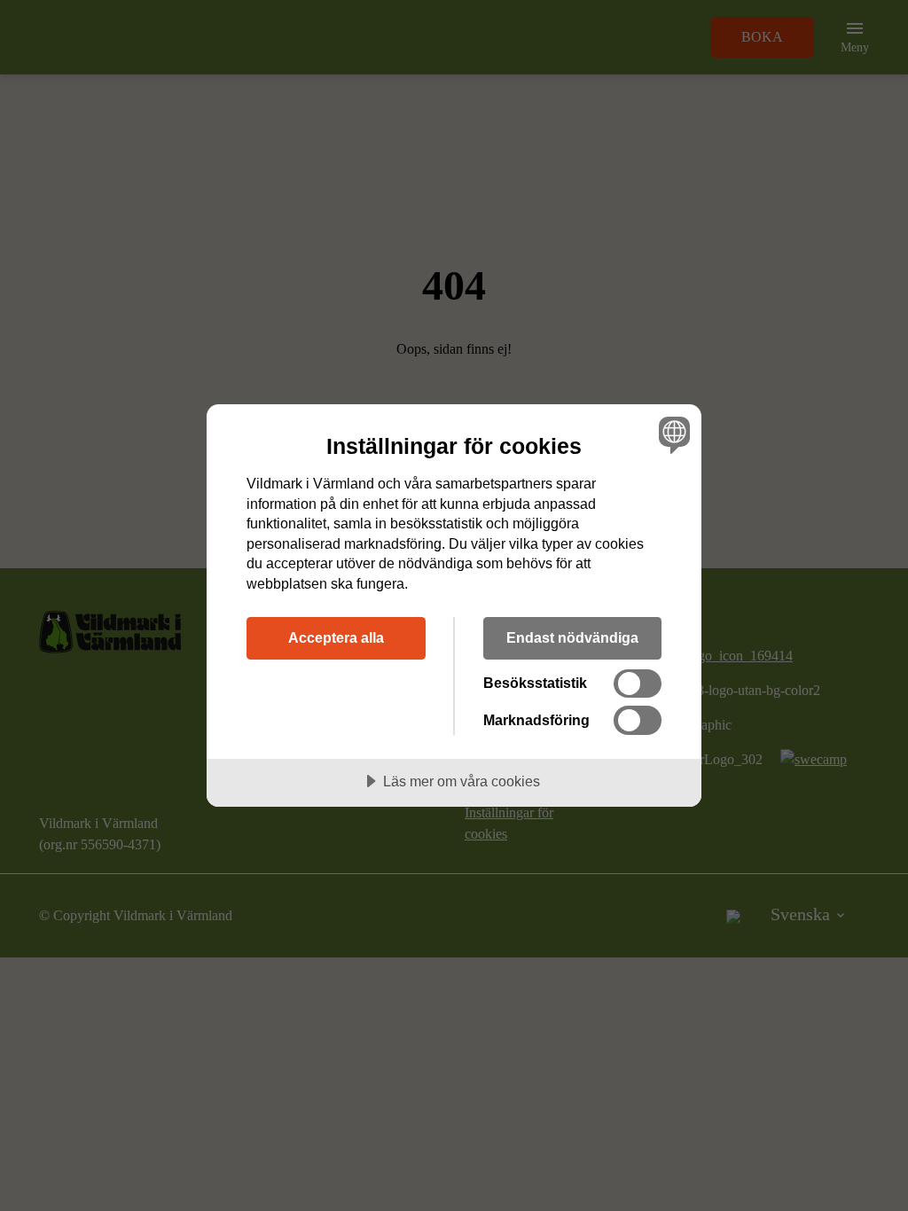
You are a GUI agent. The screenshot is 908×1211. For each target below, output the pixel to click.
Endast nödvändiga (572, 637)
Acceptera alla (336, 637)
